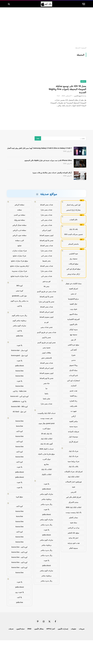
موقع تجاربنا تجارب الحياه (46, 454)
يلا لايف (19, 306)
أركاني (73, 416)
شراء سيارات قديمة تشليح (19, 276)
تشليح (19, 245)
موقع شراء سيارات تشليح (19, 261)
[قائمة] (83, 4)
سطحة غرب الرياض (19, 230)
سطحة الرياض (19, 205)
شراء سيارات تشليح (19, 256)
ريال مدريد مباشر (46, 504)
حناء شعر (46, 383)
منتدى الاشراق (73, 502)
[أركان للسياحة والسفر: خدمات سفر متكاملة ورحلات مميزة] (80, 175)
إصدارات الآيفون (63, 629)
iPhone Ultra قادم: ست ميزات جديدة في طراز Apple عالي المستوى (48, 160)
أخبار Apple (50, 629)
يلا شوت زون (19, 592)
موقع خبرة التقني (73, 345)
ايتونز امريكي (46, 230)
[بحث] (9, 4)
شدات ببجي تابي (46, 220)
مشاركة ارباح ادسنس (73, 210)
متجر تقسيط (46, 261)
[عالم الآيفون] (46, 4)
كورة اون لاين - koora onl (19, 396)
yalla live (19, 336)
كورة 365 (19, 285)
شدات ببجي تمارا (46, 210)
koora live (19, 371)
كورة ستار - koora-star (19, 350)
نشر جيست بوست (46, 418)
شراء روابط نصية (73, 461)
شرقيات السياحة (73, 431)
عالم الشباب (73, 219)
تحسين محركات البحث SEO (73, 234)
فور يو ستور (46, 281)
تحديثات (11, 629)
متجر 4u (46, 286)
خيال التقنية (73, 304)
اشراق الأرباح (73, 442)
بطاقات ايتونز (46, 353)
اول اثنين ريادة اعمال (73, 205)
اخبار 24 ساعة (73, 538)
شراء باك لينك (73, 451)
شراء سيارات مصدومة (19, 271)
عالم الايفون (73, 324)
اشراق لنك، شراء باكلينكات (73, 471)
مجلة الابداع (73, 370)
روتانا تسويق (73, 365)
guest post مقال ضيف (46, 423)
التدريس (73, 492)
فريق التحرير (78, 96)
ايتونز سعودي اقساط (46, 235)
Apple (83, 81)
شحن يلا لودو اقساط (46, 240)
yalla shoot (46, 489)
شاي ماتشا (46, 399)
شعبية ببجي (46, 347)
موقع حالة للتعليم (73, 533)
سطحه (19, 210)
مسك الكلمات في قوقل (74, 283)
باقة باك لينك (73, 229)
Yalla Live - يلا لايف (19, 391)
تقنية (73, 487)
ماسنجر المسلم (73, 244)
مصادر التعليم (73, 517)
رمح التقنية (73, 396)
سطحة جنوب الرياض (19, 235)
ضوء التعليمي (73, 253)
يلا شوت (46, 484)
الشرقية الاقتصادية (73, 319)
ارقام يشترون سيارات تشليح (19, 266)
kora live (19, 426)
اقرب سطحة (19, 240)
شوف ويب (73, 309)
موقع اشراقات (73, 264)
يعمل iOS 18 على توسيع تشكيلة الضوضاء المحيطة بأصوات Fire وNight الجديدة (67, 89)
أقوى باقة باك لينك (46, 444)
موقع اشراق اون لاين (73, 269)
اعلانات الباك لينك (73, 477)
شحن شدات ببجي (47, 327)
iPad (29, 629)
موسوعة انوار (73, 437)
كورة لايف (19, 431)
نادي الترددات (73, 375)
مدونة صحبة (74, 426)
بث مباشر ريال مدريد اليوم (19, 301)
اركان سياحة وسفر (73, 274)
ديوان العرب (47, 459)
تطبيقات (73, 629)
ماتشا (46, 393)
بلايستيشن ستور (46, 358)
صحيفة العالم (73, 548)
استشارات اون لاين (73, 380)
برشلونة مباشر (46, 499)
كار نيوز (73, 340)
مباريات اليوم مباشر (46, 494)
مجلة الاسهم (73, 314)
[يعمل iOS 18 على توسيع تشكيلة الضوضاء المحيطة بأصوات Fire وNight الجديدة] (67, 72)
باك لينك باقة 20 (46, 433)
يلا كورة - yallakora (19, 401)
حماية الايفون (20, 629)
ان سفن (73, 294)
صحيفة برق (73, 259)
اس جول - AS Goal (19, 411)
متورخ (74, 355)
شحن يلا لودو (46, 337)
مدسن (73, 360)
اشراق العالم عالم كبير (73, 497)
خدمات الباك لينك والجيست (47, 413)
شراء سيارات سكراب (19, 251)
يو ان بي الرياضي (73, 528)
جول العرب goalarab (19, 296)
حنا (47, 388)
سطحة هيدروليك (19, 220)
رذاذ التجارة (73, 401)
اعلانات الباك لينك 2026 (73, 507)
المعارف (73, 385)
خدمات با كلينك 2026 (46, 449)
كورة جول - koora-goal (19, 355)
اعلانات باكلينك (46, 474)
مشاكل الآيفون (39, 629)
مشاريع (46, 464)
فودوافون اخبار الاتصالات (73, 482)
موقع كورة (19, 497)
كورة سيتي (19, 291)
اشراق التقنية (73, 289)
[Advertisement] (46, 27)
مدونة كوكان (73, 329)
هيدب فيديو (73, 391)
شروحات (81, 629)
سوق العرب (46, 428)
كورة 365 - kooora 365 (19, 406)
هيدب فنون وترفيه (74, 543)
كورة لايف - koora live (19, 547)
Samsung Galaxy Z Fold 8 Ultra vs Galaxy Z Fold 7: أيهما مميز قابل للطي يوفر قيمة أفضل (39, 148)
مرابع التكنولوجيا (73, 299)
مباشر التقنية (73, 421)
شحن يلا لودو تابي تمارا (46, 302)
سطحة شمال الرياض (19, 225)
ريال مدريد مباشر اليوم (19, 315)
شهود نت (74, 411)
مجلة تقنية (73, 523)
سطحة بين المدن (19, 215)
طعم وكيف (73, 406)
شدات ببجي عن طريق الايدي (46, 291)
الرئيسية (83, 48)
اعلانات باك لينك (46, 469)
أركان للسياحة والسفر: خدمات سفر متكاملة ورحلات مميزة (52, 172)
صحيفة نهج (73, 334)
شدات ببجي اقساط (46, 205)
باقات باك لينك (73, 466)
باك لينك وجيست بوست (73, 512)
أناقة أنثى (73, 350)
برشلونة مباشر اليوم (19, 320)
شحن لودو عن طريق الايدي (46, 342)
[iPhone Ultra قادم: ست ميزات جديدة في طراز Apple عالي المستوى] (80, 163)
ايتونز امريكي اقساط (47, 312)
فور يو (46, 322)
